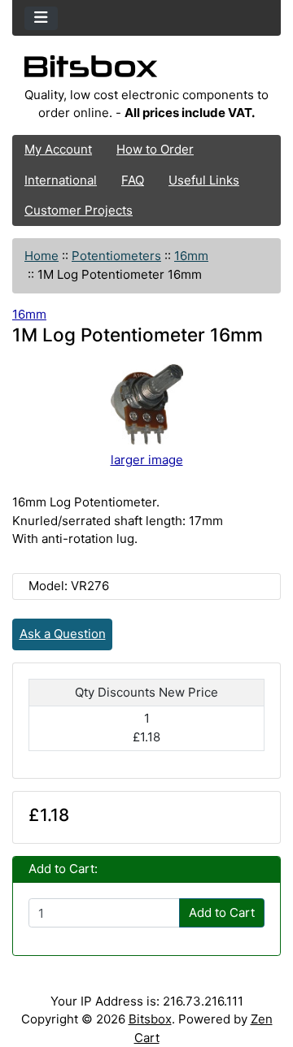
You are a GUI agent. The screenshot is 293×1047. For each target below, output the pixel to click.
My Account (58, 149)
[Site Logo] (146, 70)
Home (41, 255)
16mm (191, 255)
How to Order (155, 149)
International (60, 180)
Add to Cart (222, 912)
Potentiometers (116, 255)
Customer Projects (78, 210)
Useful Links (203, 180)
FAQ (132, 180)
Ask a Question (63, 633)
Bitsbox (150, 1019)
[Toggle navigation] (41, 18)
